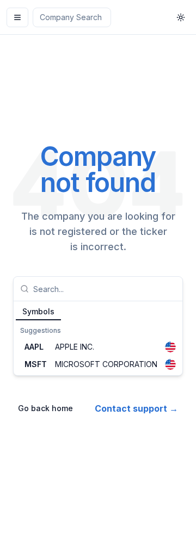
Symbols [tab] (38, 311)
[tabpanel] (98, 348)
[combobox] (104, 289)
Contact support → (136, 408)
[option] (98, 347)
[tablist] (98, 311)
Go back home (45, 408)
